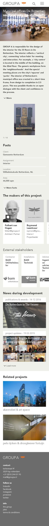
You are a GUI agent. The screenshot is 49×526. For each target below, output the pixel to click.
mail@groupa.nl (10, 477)
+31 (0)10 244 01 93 (12, 474)
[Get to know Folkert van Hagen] (8, 217)
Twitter (6, 497)
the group (7, 506)
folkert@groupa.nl (12, 231)
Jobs (5, 509)
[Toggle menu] (42, 3)
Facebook (7, 489)
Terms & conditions (11, 512)
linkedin (6, 486)
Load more (11, 366)
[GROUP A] (14, 3)
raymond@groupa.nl (34, 231)
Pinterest (7, 494)
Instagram (7, 492)
